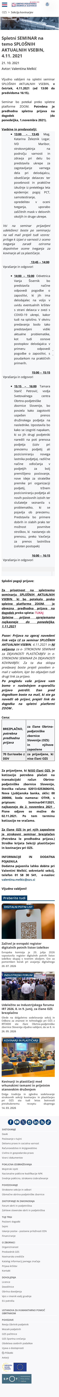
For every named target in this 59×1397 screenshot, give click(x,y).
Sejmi (5, 1226)
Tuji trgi (7, 1217)
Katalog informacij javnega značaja (21, 1261)
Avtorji (5, 1357)
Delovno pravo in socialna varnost (20, 1143)
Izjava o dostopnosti (13, 1348)
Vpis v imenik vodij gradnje (16, 1296)
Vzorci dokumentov (12, 1157)
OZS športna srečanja (14, 1338)
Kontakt (6, 1270)
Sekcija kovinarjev (22, 12)
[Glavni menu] (4, 5)
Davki (5, 1134)
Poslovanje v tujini (12, 1138)
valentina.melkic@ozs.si (18, 879)
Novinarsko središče (13, 1256)
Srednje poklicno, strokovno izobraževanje (25, 1178)
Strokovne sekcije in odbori (16, 1189)
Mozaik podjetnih (11, 1329)
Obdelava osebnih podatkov (17, 1343)
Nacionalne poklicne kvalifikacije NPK (22, 1173)
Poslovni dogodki (11, 1221)
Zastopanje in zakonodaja (18, 1201)
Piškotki (9, 1352)
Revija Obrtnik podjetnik (15, 1324)
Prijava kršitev (9, 1266)
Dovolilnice (8, 1286)
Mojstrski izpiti (10, 1169)
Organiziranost (10, 1247)
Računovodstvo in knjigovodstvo (19, 1148)
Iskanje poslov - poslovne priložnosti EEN (24, 1231)
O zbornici (8, 1242)
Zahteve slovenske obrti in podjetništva (23, 1210)
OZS (4, 12)
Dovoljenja (9, 1277)
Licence (6, 1282)
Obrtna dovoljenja (12, 1291)
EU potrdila (8, 1300)
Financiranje (9, 1235)
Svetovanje (9, 1129)
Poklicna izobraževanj (16, 1164)
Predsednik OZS (10, 1251)
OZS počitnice (9, 1333)
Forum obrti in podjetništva (17, 1205)
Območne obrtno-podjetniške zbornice (23, 1194)
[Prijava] (47, 4)
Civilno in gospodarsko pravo (18, 1152)
